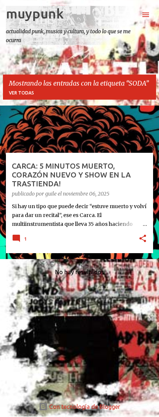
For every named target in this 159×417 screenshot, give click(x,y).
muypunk (35, 13)
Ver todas (21, 92)
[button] (142, 239)
